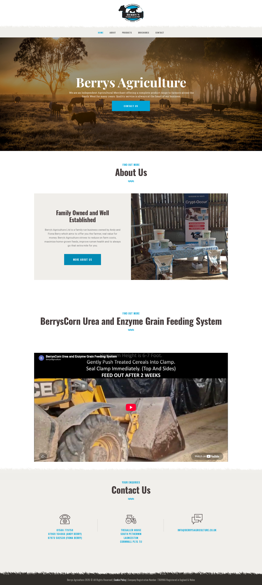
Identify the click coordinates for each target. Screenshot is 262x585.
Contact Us (131, 106)
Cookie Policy (120, 580)
